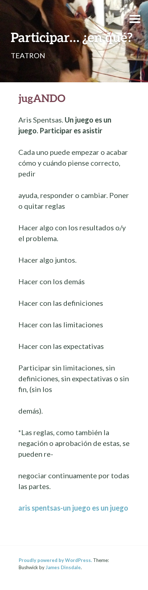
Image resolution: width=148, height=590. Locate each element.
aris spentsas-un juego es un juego (73, 507)
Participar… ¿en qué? (72, 37)
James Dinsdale (63, 567)
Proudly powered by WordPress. (55, 560)
